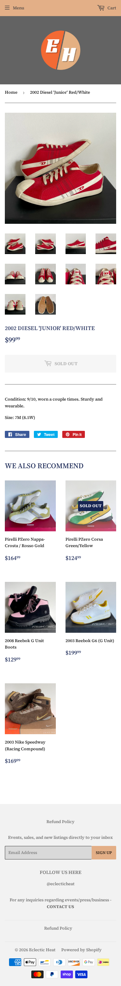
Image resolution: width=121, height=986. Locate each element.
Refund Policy (60, 821)
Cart (111, 8)
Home (11, 92)
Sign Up (104, 852)
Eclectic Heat (42, 950)
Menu (18, 8)
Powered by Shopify (81, 950)
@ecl (51, 883)
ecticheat (65, 883)
